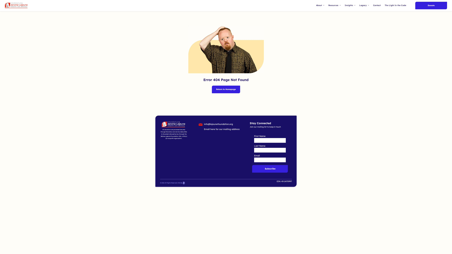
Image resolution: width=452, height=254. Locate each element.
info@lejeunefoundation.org (218, 124)
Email (257, 155)
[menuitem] (320, 5)
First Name (260, 136)
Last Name (259, 146)
